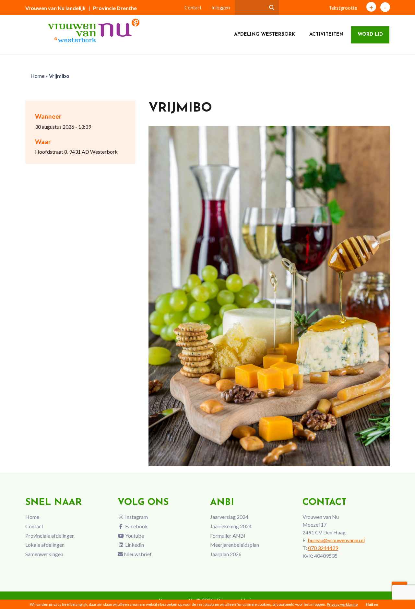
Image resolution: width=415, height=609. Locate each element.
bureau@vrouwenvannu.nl (336, 540)
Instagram (136, 517)
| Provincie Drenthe (112, 8)
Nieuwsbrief (137, 554)
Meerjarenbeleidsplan (234, 545)
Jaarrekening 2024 (231, 526)
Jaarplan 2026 (226, 554)
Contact (193, 7)
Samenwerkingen (44, 554)
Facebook (136, 526)
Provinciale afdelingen (50, 535)
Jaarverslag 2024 (229, 517)
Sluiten (371, 604)
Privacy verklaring (342, 604)
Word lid (370, 34)
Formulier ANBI (227, 535)
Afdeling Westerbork (264, 34)
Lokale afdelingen (45, 545)
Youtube (134, 535)
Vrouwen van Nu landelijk (55, 8)
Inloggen (220, 7)
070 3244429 (323, 548)
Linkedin (134, 545)
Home (37, 76)
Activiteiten (326, 34)
